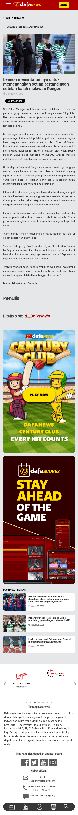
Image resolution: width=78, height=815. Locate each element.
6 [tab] (47, 702)
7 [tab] (52, 702)
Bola (10, 605)
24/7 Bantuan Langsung (42, 795)
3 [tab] (35, 702)
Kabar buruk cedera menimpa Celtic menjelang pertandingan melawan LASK (49, 619)
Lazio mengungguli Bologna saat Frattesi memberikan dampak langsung (49, 640)
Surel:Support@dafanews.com (42, 779)
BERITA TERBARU (13, 18)
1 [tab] (27, 702)
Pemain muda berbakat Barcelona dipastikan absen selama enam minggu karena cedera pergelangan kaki (48, 599)
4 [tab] (39, 702)
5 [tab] (43, 702)
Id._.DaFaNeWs (37, 316)
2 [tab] (31, 702)
